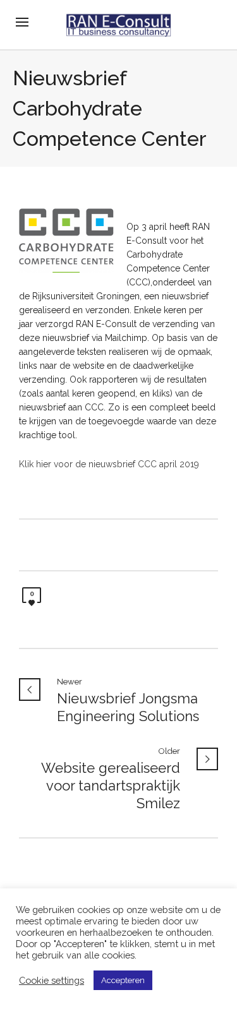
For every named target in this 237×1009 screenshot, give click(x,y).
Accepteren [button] (123, 980)
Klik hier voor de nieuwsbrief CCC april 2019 (109, 464)
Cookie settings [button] (51, 980)
